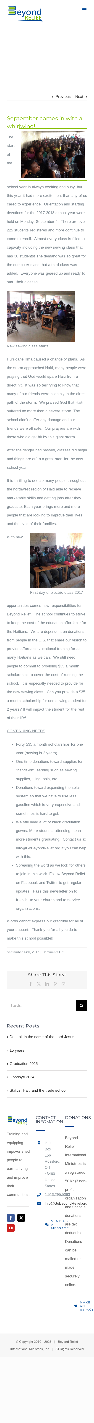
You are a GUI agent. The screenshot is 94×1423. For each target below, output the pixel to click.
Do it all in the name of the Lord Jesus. (43, 1037)
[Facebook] (11, 1218)
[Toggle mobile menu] (84, 9)
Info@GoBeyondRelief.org (51, 1203)
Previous (63, 96)
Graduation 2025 (24, 1064)
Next (79, 96)
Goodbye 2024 (22, 1077)
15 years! (18, 1050)
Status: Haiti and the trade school (38, 1090)
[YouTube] (11, 1228)
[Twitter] (21, 1218)
